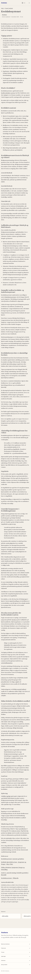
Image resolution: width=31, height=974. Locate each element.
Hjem (2, 8)
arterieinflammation (6, 663)
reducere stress (16, 831)
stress (2, 620)
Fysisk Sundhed (9, 8)
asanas (9, 765)
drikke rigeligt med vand (9, 796)
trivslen (14, 620)
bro (28, 770)
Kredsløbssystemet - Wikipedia (9, 878)
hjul (25, 770)
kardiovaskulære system (8, 93)
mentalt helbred (21, 689)
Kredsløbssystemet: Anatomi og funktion (12, 859)
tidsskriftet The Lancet (10, 645)
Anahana (4, 3)
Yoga (5, 750)
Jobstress (3, 678)
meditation (23, 829)
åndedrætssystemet (10, 297)
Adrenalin (5, 916)
